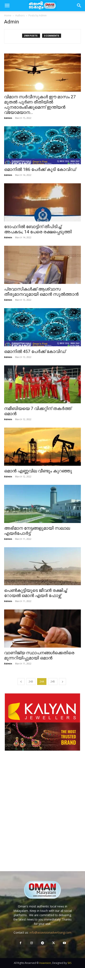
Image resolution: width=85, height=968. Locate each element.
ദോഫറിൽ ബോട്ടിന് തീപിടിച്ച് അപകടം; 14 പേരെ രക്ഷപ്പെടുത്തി (38, 229)
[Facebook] (21, 943)
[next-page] (62, 681)
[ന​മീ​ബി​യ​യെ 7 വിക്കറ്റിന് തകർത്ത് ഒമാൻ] (42, 384)
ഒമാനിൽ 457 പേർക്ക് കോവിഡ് (35, 351)
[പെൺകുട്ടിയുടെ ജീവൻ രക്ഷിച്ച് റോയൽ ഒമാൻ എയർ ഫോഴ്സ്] (42, 566)
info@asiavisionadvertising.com (50, 932)
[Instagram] (31, 943)
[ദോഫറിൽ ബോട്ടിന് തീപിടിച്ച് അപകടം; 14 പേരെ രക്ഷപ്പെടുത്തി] (42, 202)
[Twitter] (54, 943)
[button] (79, 5)
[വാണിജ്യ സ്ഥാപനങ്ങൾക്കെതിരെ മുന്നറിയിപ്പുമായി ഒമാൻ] (42, 628)
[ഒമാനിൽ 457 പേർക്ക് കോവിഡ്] (42, 327)
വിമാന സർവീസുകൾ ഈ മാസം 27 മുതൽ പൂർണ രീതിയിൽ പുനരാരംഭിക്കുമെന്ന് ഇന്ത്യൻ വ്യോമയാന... (40, 104)
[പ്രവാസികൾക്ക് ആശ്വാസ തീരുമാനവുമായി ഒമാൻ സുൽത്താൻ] (42, 265)
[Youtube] (64, 943)
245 (53, 681)
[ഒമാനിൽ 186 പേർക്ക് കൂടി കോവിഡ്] (42, 145)
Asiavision (45, 963)
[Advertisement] (42, 815)
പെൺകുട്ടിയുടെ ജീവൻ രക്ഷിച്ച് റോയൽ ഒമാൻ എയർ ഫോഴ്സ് (35, 593)
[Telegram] (42, 943)
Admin (8, 117)
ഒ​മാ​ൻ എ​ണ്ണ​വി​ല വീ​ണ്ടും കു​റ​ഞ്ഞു (38, 470)
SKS (69, 963)
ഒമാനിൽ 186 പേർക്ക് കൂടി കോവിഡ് (40, 169)
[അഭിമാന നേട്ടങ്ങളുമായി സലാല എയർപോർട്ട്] (42, 504)
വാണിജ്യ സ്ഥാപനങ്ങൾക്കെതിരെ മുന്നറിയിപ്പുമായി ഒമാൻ (39, 655)
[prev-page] (21, 681)
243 (31, 681)
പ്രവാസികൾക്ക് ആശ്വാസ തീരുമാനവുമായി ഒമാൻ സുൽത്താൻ (41, 292)
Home (7, 15)
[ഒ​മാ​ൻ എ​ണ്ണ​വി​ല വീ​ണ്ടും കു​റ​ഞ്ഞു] (42, 447)
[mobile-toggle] (7, 5)
